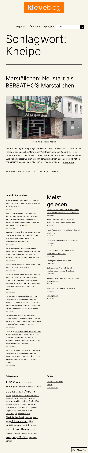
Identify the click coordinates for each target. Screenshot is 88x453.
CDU (8, 391)
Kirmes (13, 408)
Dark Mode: (77, 450)
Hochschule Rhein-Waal (28, 401)
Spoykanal (33, 425)
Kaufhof (8, 408)
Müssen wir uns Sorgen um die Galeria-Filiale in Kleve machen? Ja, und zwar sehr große (23, 251)
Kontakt (49, 384)
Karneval (34, 404)
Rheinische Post (15, 417)
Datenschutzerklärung (55, 381)
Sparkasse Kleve (19, 425)
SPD (28, 425)
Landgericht (32, 408)
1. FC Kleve (13, 382)
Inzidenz (9, 404)
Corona (29, 391)
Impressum (49, 26)
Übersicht (34, 26)
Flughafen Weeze (33, 395)
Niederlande (10, 413)
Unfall (33, 430)
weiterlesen (68, 162)
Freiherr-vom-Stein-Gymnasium (24, 398)
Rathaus (26, 413)
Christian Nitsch (17, 392)
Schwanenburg (19, 421)
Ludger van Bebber (12, 411)
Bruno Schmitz (36, 387)
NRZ (16, 413)
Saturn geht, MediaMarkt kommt (59, 261)
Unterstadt (10, 433)
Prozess (20, 413)
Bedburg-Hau (13, 386)
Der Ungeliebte (52, 296)
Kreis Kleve (22, 407)
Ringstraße (28, 417)
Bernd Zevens (25, 387)
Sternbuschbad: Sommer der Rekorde (61, 288)
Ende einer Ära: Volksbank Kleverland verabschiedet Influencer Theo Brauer (21, 299)
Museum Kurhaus (25, 411)
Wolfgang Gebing (17, 437)
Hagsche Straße (11, 401)
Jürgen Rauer (26, 404)
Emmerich (8, 395)
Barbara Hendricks (26, 383)
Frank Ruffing (10, 398)
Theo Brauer (22, 429)
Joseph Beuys (17, 404)
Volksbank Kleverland (20, 433)
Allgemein (21, 26)
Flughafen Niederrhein (19, 395)
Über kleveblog (52, 387)
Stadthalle (9, 430)
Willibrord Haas (32, 433)
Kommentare (51, 171)
